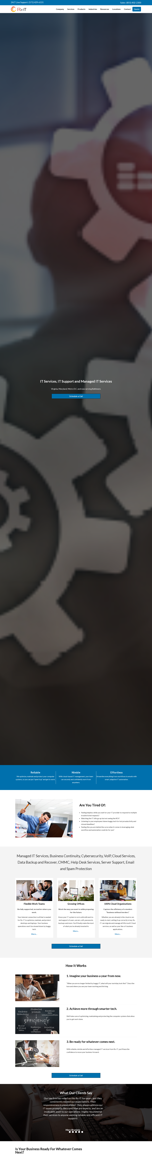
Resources (104, 9)
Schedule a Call (76, 396)
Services (70, 9)
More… (34, 934)
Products (81, 9)
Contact (127, 9)
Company (60, 9)
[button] (70, 1132)
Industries (93, 9)
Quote (136, 9)
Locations (116, 9)
